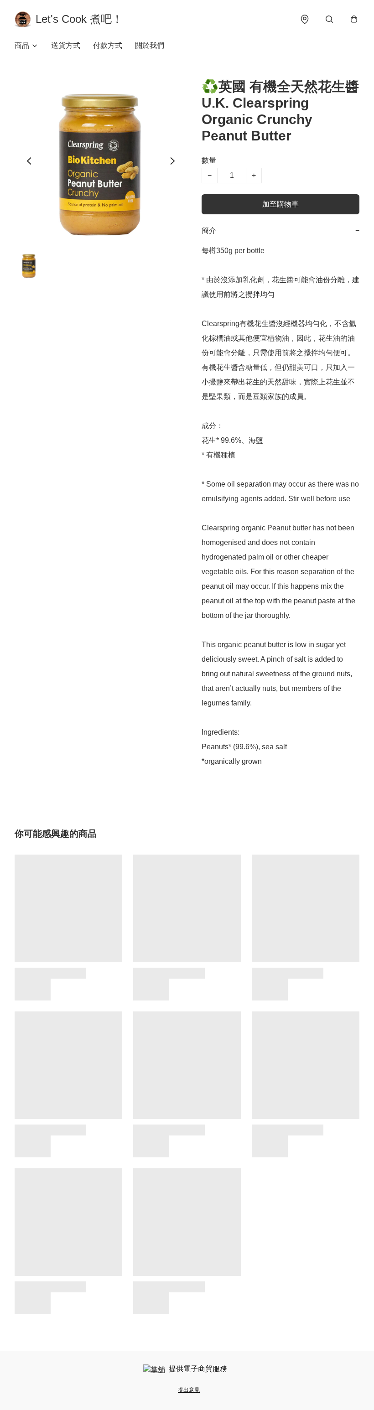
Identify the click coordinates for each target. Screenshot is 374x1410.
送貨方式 (65, 45)
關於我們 (149, 45)
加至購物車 (280, 204)
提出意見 (189, 1390)
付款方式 (107, 45)
